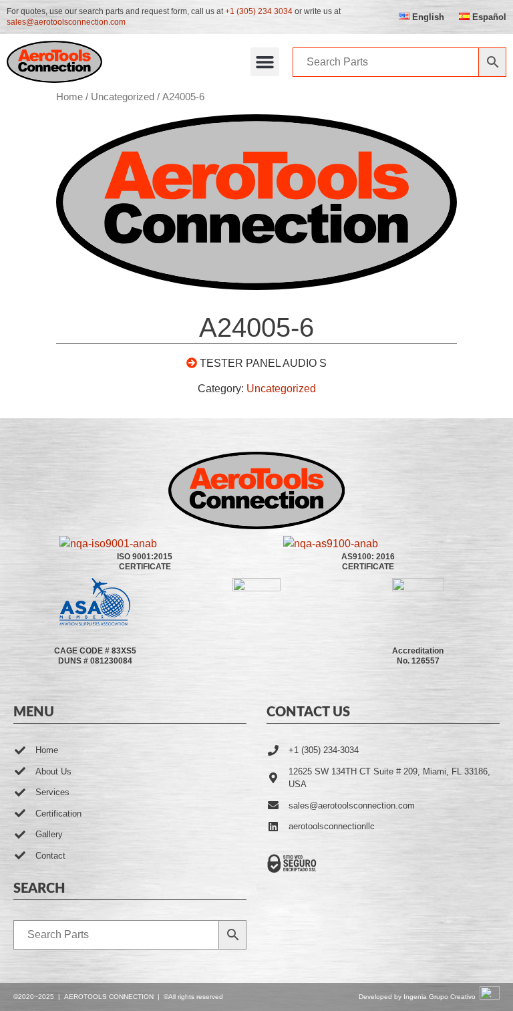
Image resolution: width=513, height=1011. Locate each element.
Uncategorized (122, 97)
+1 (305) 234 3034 (259, 11)
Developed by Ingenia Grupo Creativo (417, 996)
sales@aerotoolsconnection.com (66, 22)
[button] (265, 62)
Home (69, 97)
